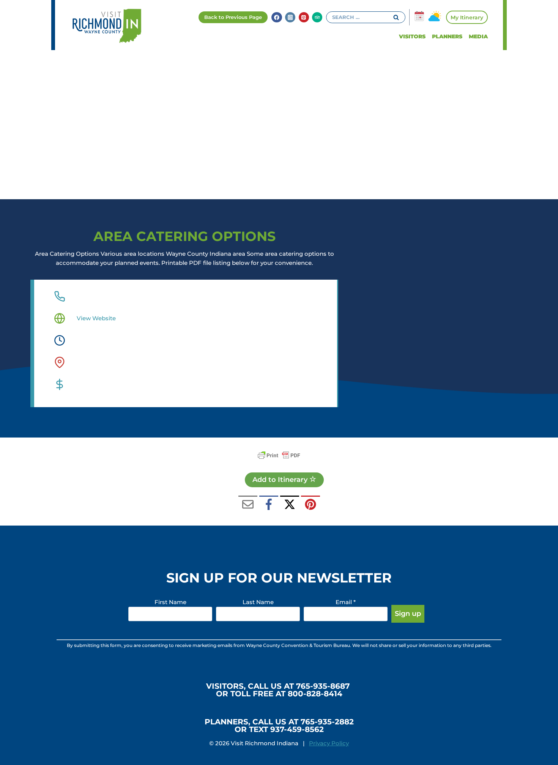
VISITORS (412, 36)
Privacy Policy (329, 743)
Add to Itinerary (280, 479)
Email (346, 602)
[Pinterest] (304, 17)
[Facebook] (276, 17)
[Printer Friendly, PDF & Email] (279, 455)
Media (478, 36)
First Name (170, 602)
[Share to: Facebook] (268, 505)
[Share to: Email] (247, 505)
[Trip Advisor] (317, 17)
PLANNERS (447, 36)
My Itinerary (467, 17)
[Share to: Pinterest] (310, 505)
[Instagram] (290, 17)
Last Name (258, 602)
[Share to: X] (289, 505)
